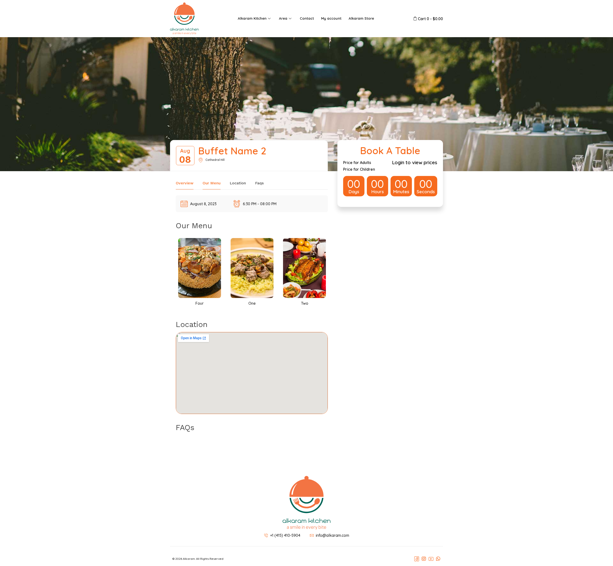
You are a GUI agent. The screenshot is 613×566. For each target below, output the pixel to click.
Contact (307, 18)
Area (283, 18)
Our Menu (212, 183)
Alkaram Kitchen (252, 18)
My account (331, 18)
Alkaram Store (361, 18)
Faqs (259, 183)
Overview (184, 183)
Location (238, 183)
